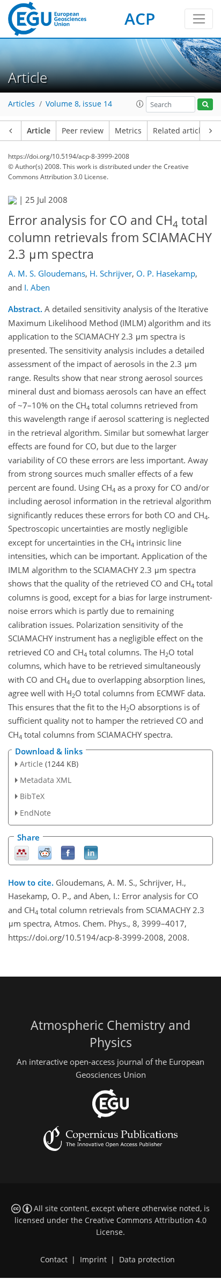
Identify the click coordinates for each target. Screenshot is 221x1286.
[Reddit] (45, 852)
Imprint (93, 1259)
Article (38, 131)
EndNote (35, 813)
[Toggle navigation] (199, 19)
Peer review (83, 131)
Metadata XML (45, 780)
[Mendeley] (21, 852)
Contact (54, 1259)
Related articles (181, 131)
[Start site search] (205, 104)
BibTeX (32, 796)
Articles (21, 104)
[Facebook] (68, 852)
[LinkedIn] (91, 852)
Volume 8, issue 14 (79, 104)
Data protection (147, 1259)
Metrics (128, 131)
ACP (139, 19)
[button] (140, 104)
